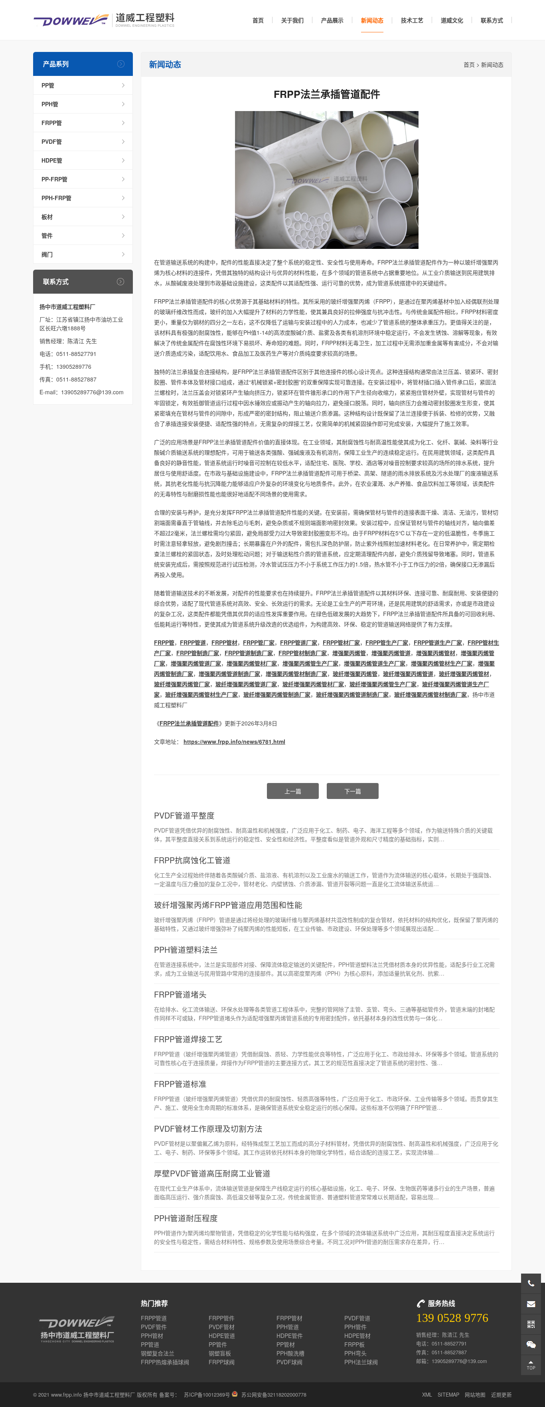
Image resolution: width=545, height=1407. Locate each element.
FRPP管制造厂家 (197, 653)
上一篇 (292, 791)
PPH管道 (287, 1327)
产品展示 (332, 20)
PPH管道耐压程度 (186, 1218)
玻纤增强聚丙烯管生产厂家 (383, 684)
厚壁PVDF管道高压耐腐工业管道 (212, 1173)
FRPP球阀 (222, 1362)
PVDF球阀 (289, 1362)
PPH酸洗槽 (290, 1353)
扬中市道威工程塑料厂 (104, 20)
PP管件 (218, 1344)
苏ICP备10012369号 (207, 1394)
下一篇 (352, 791)
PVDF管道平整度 (184, 815)
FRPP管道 (193, 642)
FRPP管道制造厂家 (249, 653)
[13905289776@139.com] (531, 1304)
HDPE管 (51, 160)
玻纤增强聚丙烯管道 (408, 674)
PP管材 (285, 1344)
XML (427, 1394)
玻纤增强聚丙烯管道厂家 (246, 684)
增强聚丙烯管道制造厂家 (229, 674)
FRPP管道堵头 (180, 994)
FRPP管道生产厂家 (438, 642)
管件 (47, 235)
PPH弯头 (355, 1353)
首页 (258, 20)
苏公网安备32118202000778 (273, 1394)
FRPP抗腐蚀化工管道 (192, 860)
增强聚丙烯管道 (391, 653)
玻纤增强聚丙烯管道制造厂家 (352, 694)
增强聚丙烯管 (349, 653)
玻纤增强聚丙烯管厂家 (182, 684)
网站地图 (475, 1394)
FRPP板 (354, 1344)
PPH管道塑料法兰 (186, 949)
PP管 (47, 85)
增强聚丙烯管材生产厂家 (441, 663)
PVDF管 (51, 141)
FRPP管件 (222, 1318)
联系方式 (492, 20)
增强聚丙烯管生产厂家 (310, 663)
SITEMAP (448, 1394)
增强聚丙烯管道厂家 (196, 663)
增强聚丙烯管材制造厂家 (296, 674)
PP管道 (150, 1344)
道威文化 (452, 20)
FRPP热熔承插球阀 (165, 1362)
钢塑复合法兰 (157, 1353)
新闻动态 (372, 20)
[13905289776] (531, 1284)
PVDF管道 (357, 1318)
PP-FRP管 (54, 179)
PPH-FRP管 (56, 198)
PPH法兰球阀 (361, 1362)
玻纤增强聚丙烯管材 (464, 674)
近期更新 (501, 1394)
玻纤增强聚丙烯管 (355, 674)
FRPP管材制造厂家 (302, 653)
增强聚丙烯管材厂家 (252, 663)
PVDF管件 (154, 1327)
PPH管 (49, 104)
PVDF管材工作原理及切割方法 (208, 1128)
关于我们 (292, 20)
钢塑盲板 (220, 1353)
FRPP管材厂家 (341, 642)
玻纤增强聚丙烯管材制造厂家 (430, 694)
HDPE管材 (357, 1335)
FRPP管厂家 (258, 642)
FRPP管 (51, 123)
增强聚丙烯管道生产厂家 (374, 663)
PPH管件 (355, 1327)
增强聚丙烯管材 (435, 653)
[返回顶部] (531, 1365)
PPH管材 (152, 1335)
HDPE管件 (289, 1335)
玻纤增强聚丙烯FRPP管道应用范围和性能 (228, 904)
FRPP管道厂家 (298, 642)
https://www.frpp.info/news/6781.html (234, 741)
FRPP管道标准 (180, 1083)
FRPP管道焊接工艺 (188, 1039)
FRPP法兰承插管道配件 (189, 723)
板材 (47, 217)
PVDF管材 (222, 1327)
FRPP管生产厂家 (386, 642)
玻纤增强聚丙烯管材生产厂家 (201, 694)
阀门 (47, 254)
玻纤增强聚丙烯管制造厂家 (276, 694)
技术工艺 (412, 20)
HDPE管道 (222, 1335)
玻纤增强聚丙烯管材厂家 (313, 684)
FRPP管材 (224, 642)
